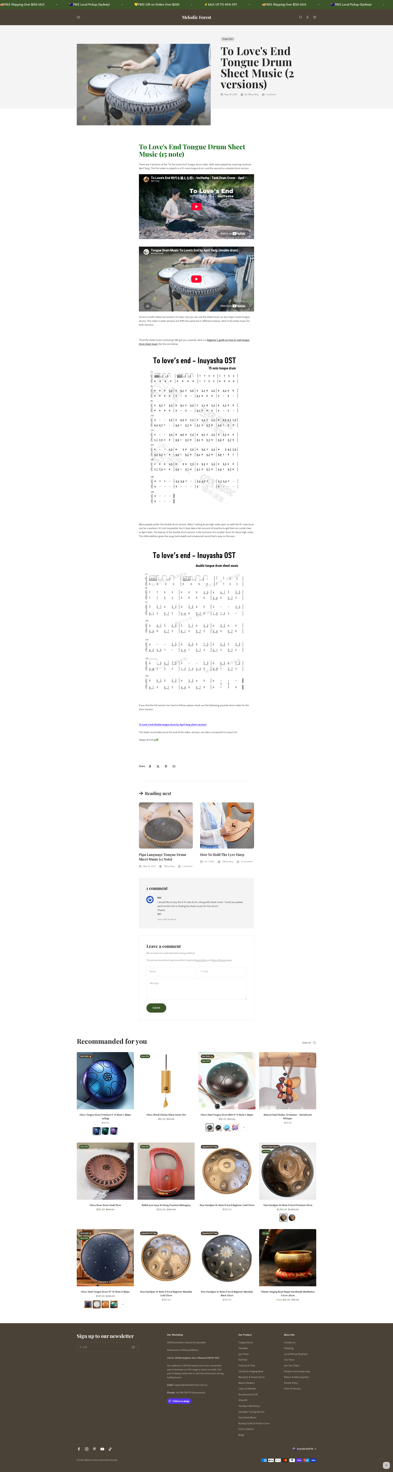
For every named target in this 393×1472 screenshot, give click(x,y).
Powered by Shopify (108, 1460)
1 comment (271, 94)
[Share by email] (174, 766)
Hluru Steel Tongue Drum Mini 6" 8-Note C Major (227, 1114)
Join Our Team (291, 1365)
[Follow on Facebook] (79, 1449)
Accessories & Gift (248, 1394)
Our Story (289, 1359)
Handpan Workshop (249, 1406)
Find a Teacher (246, 1429)
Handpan (243, 1348)
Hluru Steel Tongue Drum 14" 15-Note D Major (105, 1291)
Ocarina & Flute (246, 1365)
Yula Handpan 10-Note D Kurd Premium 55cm (287, 1205)
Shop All (242, 1400)
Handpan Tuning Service (251, 1412)
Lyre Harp (243, 1354)
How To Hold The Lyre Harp (222, 854)
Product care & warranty (297, 1371)
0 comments (247, 861)
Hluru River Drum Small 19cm (105, 1205)
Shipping (288, 1348)
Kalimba (242, 1359)
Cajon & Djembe (247, 1388)
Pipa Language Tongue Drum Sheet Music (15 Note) (162, 857)
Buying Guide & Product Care (253, 1423)
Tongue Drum (227, 39)
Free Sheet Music (247, 1417)
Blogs (241, 1435)
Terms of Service (218, 960)
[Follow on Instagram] (87, 1449)
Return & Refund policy (296, 1377)
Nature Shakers (246, 1383)
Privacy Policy (200, 960)
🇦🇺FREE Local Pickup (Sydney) (249, 4)
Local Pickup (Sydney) (295, 1354)
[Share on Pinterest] (166, 766)
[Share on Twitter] (158, 766)
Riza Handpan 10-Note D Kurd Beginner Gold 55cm (227, 1205)
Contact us (289, 1342)
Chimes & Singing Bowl (250, 1371)
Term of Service (292, 1388)
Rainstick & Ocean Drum (251, 1377)
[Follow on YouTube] (102, 1449)
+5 (244, 1127)
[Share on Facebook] (150, 766)
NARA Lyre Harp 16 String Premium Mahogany (166, 1205)
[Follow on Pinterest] (94, 1449)
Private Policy (291, 1383)
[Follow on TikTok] (110, 1449)
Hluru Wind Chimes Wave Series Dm (166, 1114)
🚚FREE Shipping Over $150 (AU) (182, 4)
